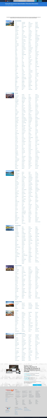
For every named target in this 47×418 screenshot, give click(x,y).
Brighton (30, 161)
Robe (29, 232)
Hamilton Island (17, 201)
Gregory (36, 284)
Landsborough (23, 196)
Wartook (36, 98)
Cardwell (23, 209)
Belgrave (36, 164)
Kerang (23, 134)
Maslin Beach (16, 244)
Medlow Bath (37, 51)
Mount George (17, 344)
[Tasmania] (10, 313)
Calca (36, 256)
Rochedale (16, 181)
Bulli (35, 77)
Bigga (29, 356)
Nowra (36, 42)
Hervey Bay (30, 200)
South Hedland (17, 269)
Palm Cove (30, 185)
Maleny (36, 193)
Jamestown (30, 248)
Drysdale (36, 148)
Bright (16, 402)
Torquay (30, 102)
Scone (22, 38)
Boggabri (16, 81)
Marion (29, 244)
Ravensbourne (37, 181)
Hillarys (16, 284)
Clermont (30, 208)
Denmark (30, 288)
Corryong (30, 153)
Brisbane (36, 213)
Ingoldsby (23, 200)
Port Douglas (30, 402)
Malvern (16, 126)
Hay (15, 349)
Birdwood (30, 259)
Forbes (36, 65)
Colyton (23, 73)
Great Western (37, 140)
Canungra (36, 209)
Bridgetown (23, 295)
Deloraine (16, 328)
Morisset (16, 50)
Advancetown (23, 223)
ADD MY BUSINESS (8, 411)
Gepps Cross (16, 252)
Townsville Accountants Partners (27, 410)
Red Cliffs (23, 109)
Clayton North (23, 156)
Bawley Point (23, 85)
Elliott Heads (30, 204)
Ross (29, 317)
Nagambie (36, 117)
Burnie (16, 329)
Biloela (29, 216)
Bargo (36, 86)
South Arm (16, 316)
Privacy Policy (16, 414)
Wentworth (30, 26)
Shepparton (36, 105)
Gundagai (36, 61)
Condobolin (16, 73)
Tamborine (36, 176)
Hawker (23, 249)
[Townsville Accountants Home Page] (10, 390)
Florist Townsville (17, 392)
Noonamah (23, 341)
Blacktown (23, 82)
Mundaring (36, 276)
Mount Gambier (31, 240)
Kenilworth (36, 197)
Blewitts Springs (24, 259)
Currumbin (30, 205)
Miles (36, 192)
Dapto (16, 70)
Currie (22, 328)
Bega (15, 85)
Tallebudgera (16, 177)
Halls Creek (30, 284)
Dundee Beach (37, 305)
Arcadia (16, 89)
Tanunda (30, 229)
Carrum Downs (37, 157)
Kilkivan (23, 197)
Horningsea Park (24, 348)
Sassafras (30, 106)
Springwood (30, 35)
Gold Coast (36, 201)
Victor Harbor (30, 228)
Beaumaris (23, 165)
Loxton (29, 245)
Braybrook (36, 161)
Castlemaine (30, 157)
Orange (23, 42)
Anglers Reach (30, 89)
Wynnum (23, 172)
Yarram (29, 94)
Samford (23, 180)
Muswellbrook (23, 47)
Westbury (16, 313)
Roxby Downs (17, 232)
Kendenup (16, 281)
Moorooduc (23, 121)
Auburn (16, 261)
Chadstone (23, 157)
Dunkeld (30, 148)
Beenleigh (30, 217)
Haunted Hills (23, 138)
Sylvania (36, 34)
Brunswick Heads (24, 78)
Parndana (30, 237)
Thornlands (23, 176)
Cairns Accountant (17, 395)
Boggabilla (23, 81)
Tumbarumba (16, 30)
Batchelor (16, 308)
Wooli (16, 23)
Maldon (29, 126)
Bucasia (16, 213)
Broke (36, 78)
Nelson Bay (17, 401)
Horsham (16, 137)
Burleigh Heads (24, 212)
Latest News (16, 411)
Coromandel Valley (17, 253)
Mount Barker (37, 240)
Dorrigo (30, 69)
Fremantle (30, 285)
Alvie (29, 168)
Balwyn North (37, 165)
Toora (36, 102)
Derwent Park (30, 352)
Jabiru (16, 305)
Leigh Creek (36, 245)
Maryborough (23, 125)
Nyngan (30, 42)
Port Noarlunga (37, 233)
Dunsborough (17, 288)
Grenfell (23, 62)
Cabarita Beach (17, 77)
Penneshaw (23, 237)
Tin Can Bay (36, 174)
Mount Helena (17, 277)
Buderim (36, 212)
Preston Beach (24, 272)
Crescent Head (30, 70)
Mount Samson (30, 189)
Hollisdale (36, 58)
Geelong (36, 141)
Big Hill (16, 164)
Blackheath (30, 82)
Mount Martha (30, 118)
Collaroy (30, 73)
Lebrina (36, 321)
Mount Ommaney (37, 189)
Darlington (23, 289)
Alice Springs (30, 308)
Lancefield (16, 130)
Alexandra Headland (37, 221)
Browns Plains (23, 213)
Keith (15, 248)
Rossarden (23, 317)
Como (36, 291)
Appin (22, 89)
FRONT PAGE (7, 412)
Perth (22, 273)
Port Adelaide (30, 236)
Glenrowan (16, 141)
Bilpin (36, 82)
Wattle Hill (30, 98)
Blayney (36, 81)
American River (37, 261)
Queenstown (16, 320)
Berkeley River (17, 296)
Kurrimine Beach (31, 196)
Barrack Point (23, 86)
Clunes (16, 156)
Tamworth (30, 34)
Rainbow (30, 109)
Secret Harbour (37, 269)
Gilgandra (23, 65)
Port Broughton (17, 236)
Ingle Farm (36, 248)
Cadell (16, 257)
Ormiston (36, 185)
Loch (15, 129)
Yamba (29, 22)
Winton (36, 172)
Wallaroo (23, 228)
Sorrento (23, 269)
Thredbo (36, 30)
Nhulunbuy (16, 304)
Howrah (16, 324)
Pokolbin (30, 340)
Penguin (30, 320)
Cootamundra (37, 353)
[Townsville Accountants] (8, 1)
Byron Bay (23, 401)
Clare (36, 255)
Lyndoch (23, 245)
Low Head (23, 321)
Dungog (16, 69)
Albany (16, 299)
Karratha (30, 281)
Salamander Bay (37, 38)
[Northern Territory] (10, 304)
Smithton (23, 316)
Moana (29, 241)
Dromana (23, 149)
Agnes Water (16, 223)
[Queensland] (10, 173)
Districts (6, 401)
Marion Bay (23, 244)
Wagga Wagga (37, 27)
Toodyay (16, 268)
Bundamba (30, 212)
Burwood (30, 160)
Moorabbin (30, 121)
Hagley (29, 324)
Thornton (16, 31)
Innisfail (16, 200)
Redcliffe (23, 181)
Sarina (16, 180)
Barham (30, 86)
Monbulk (30, 122)
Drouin (16, 149)
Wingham (36, 23)
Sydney (16, 35)
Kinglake (30, 133)
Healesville (16, 138)
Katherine (36, 304)
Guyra (22, 61)
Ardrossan (30, 261)
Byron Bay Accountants (31, 396)
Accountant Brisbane (24, 396)
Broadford (23, 161)
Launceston (30, 345)
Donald (36, 149)
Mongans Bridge (24, 122)
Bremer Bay (30, 295)
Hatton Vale (36, 200)
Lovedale (23, 345)
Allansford (36, 168)
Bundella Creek (24, 77)
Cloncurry (16, 208)
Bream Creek (30, 329)
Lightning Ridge (24, 54)
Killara (22, 57)
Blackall (16, 216)
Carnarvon (36, 292)
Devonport (23, 352)
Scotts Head (16, 38)
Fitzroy (16, 144)
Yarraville (23, 94)
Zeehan (16, 312)
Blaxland (16, 82)
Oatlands (36, 320)
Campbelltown (30, 256)
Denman (36, 69)
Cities (6, 400)
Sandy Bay (36, 316)
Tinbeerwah (30, 174)
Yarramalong (23, 22)
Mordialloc (16, 121)
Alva (15, 221)
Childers (36, 208)
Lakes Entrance (24, 130)
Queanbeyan (30, 39)
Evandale (23, 325)
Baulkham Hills (30, 85)
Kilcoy (29, 197)
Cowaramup (16, 291)
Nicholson (36, 114)
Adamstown (23, 360)
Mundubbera (30, 188)
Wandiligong (16, 101)
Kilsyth (36, 133)
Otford (16, 42)
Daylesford (16, 152)
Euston (29, 66)
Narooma (30, 46)
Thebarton (23, 229)
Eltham (36, 145)
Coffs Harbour (37, 73)
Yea (15, 94)
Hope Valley (16, 249)
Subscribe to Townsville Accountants (19, 409)
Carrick (29, 328)
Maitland (16, 245)
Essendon (30, 145)
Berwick (23, 164)
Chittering (30, 292)
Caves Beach (23, 74)
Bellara (36, 216)
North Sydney (17, 43)
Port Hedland (30, 272)
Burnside (23, 257)
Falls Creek (16, 145)
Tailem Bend (36, 229)
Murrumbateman (31, 47)
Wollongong (23, 23)
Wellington (36, 26)
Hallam (29, 140)
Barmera (30, 260)
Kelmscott (23, 281)
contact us (20, 408)
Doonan (36, 204)
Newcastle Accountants (38, 396)
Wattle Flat (16, 228)
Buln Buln (16, 161)
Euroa (22, 145)
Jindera (36, 57)
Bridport (23, 329)
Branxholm (36, 329)
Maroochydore (24, 193)
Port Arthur (23, 320)
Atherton (16, 220)
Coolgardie (23, 291)
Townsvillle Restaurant (18, 391)
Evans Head (23, 66)
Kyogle (36, 345)
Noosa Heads (36, 401)
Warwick (23, 173)
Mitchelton (23, 192)
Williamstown (23, 97)
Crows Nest (36, 205)
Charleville (16, 209)
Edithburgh (30, 252)
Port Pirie (30, 233)
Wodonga (16, 97)
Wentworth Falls (24, 26)
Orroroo (36, 237)
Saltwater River (17, 317)
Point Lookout (17, 184)
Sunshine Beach (31, 177)
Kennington (30, 134)
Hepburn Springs (31, 137)
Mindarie (30, 277)
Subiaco (30, 268)
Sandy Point (36, 106)
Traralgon (16, 102)
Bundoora (36, 160)
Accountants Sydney (38, 395)
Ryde (15, 39)
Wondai (30, 172)
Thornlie (23, 268)
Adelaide (23, 263)
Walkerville (23, 101)
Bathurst (36, 85)
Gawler (23, 252)
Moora (23, 277)
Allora (22, 221)
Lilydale (29, 129)
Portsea (36, 109)
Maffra (36, 126)
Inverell (23, 58)
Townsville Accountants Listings (35, 417)
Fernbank (30, 144)
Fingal (16, 325)
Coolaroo (36, 153)
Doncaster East (30, 149)
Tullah (29, 313)
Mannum (36, 244)
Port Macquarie (37, 39)
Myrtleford (16, 118)
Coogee (30, 291)
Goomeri (30, 201)
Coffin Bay (30, 255)
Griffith (16, 62)
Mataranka (23, 304)
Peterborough (37, 236)
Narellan (36, 46)
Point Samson (16, 273)
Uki (15, 336)
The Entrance (30, 31)
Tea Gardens (16, 34)
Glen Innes (16, 65)
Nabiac (16, 47)
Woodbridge (30, 312)
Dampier (30, 289)
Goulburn (36, 62)
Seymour (16, 106)
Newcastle (36, 43)
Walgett (23, 27)
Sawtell (29, 38)
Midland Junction (37, 277)
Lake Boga (36, 130)
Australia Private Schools (25, 392)
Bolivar (16, 259)
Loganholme (16, 196)
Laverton (36, 129)
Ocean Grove (37, 113)
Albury (36, 89)
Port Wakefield (24, 233)
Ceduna (23, 256)
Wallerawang (16, 27)
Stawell (16, 105)
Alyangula (23, 308)
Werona (16, 98)
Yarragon (36, 94)
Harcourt (36, 138)
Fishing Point (16, 66)
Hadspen (36, 324)
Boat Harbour (30, 81)
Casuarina (30, 74)
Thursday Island (17, 176)
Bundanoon (30, 77)
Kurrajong (36, 55)
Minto (36, 50)
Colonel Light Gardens (24, 255)
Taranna (36, 313)
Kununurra (30, 280)
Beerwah (23, 217)
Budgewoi (16, 78)
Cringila (23, 70)
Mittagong (30, 50)
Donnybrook (23, 288)
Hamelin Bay (23, 284)
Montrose (36, 121)
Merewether (30, 51)
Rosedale (23, 232)
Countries (7, 398)
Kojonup (36, 280)
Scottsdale (30, 316)
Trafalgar (23, 102)
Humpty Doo (23, 305)
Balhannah (36, 260)
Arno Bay (23, 261)
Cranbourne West (37, 152)
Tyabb (36, 101)
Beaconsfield (30, 165)
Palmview (16, 185)
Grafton (30, 62)
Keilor (36, 134)
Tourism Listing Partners (26, 409)
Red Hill (16, 109)
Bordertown (36, 257)
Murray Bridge (24, 240)
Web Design (16, 412)
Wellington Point (17, 173)
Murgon (23, 188)
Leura (29, 54)
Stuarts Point (23, 35)
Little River (23, 129)
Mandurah (16, 280)
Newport (30, 43)
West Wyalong (17, 26)
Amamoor (36, 220)
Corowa (30, 353)
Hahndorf (30, 249)
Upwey (29, 101)
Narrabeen (23, 46)
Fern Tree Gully (37, 144)
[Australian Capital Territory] (10, 336)
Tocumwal (30, 30)
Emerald (23, 204)
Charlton (16, 157)
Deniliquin (36, 352)
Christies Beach (17, 256)
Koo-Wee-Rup (17, 133)
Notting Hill (23, 114)
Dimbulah (16, 205)
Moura (16, 189)
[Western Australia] (10, 268)
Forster (29, 65)
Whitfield (30, 97)
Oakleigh (16, 114)
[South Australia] (10, 228)
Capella (29, 209)
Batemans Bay (17, 86)
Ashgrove (23, 220)
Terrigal (36, 31)
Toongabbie (36, 336)
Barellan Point (37, 217)
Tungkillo (36, 228)
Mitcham (36, 122)
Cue (35, 289)
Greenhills (16, 285)
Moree (23, 50)
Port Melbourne (31, 110)
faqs (17, 413)
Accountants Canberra (31, 395)
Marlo (29, 125)
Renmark (36, 232)
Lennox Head (37, 54)
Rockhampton (37, 180)
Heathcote (36, 137)
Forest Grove (37, 285)
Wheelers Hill (37, 97)
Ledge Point (23, 280)
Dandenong (23, 152)
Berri (36, 259)
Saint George (30, 180)
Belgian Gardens (17, 217)
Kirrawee (16, 57)
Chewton (30, 156)
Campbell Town (37, 328)
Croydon (30, 152)
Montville (16, 192)
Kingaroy (36, 196)
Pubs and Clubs (23, 391)
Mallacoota (23, 126)
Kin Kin (16, 197)
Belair (16, 260)
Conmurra (16, 255)
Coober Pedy (37, 253)
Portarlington (23, 110)
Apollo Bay (16, 168)
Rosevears (36, 317)
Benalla (29, 164)
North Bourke (23, 43)
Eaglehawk (16, 148)
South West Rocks (37, 35)
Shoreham (30, 105)
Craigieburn (16, 153)
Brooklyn (30, 78)
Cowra (36, 70)
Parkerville (36, 273)
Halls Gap (23, 140)
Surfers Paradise (24, 177)
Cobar (16, 74)
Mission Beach (30, 192)
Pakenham (16, 113)
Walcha (29, 27)
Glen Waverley (24, 141)
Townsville (36, 173)
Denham (36, 288)
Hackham (36, 249)
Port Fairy (36, 110)
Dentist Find (30, 392)
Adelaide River (37, 308)
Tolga (22, 174)
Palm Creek (23, 185)
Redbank (30, 181)
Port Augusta (23, 236)
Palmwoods (36, 184)
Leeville (16, 55)
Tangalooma (30, 176)
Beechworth (16, 165)
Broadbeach (30, 213)
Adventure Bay (17, 360)
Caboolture (16, 212)
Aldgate (16, 263)
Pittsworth (23, 184)
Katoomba (30, 57)
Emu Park (16, 204)
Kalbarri (36, 281)
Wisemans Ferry (31, 23)
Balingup (30, 296)
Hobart (23, 324)
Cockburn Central (24, 292)
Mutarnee (16, 188)
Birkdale (23, 216)
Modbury (23, 241)
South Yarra (23, 105)
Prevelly (16, 272)
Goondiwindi (23, 201)
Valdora (29, 173)
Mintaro (36, 241)
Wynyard (23, 312)
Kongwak (23, 133)
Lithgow (16, 54)
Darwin (23, 400)
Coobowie (30, 253)
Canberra (36, 400)
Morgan (16, 241)
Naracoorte (16, 240)
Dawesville (16, 289)
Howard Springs (31, 305)
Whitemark (36, 312)
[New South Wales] (10, 23)
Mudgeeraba (37, 188)
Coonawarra (23, 253)
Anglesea (23, 168)
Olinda (29, 113)
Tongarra (23, 30)
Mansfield (36, 125)
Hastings (30, 138)
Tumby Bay (16, 229)
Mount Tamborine (24, 189)
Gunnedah (30, 61)
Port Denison (37, 272)
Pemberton (30, 273)
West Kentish (23, 313)
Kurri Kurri (30, 55)
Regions (6, 399)
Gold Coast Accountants (18, 396)
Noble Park (30, 114)
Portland (16, 110)
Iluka (29, 58)
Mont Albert (16, 122)
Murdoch (30, 276)
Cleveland (23, 208)
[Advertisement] (23, 11)
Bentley (23, 296)
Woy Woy (36, 22)
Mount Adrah (23, 344)
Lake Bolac (30, 130)
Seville (22, 106)
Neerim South (17, 117)
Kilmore (16, 134)
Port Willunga (17, 233)
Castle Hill (36, 74)
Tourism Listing (25, 408)
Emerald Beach (37, 66)
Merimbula (23, 51)
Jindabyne (16, 58)
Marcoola (30, 193)
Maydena (16, 321)
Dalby (22, 205)
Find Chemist (37, 391)
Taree (22, 34)
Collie (16, 292)
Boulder (36, 295)
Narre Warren (23, 117)
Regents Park (23, 39)
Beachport (23, 260)
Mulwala (36, 47)
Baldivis (36, 296)
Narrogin (16, 276)
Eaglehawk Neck (31, 325)
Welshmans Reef (24, 98)
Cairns (23, 402)
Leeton (23, 55)
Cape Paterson (17, 160)
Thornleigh (23, 31)
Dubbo (23, 69)
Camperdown (23, 160)
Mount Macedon (37, 118)
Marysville (16, 125)
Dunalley (36, 325)
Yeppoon (16, 172)
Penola (16, 237)
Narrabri (16, 46)
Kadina (23, 248)
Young (16, 22)
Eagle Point (23, 148)
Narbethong (30, 117)
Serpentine (30, 269)
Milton (16, 51)
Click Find (30, 391)
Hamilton (16, 61)
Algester (30, 221)
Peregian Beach (31, 184)
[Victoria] (10, 95)
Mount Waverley (24, 118)
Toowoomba (16, 174)
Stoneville (36, 268)
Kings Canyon (30, 304)
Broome (16, 295)
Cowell (36, 252)
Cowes (23, 153)
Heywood (23, 137)
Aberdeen (16, 90)
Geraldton (23, 285)
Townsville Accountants (24, 395)
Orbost (23, 113)
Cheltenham (36, 156)
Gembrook (30, 141)
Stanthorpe (36, 177)
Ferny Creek (23, 144)
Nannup (23, 276)
